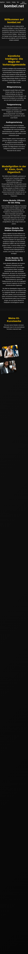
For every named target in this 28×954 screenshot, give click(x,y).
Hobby (14, 2)
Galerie (8, 2)
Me (18, 2)
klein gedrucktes (23, 3)
